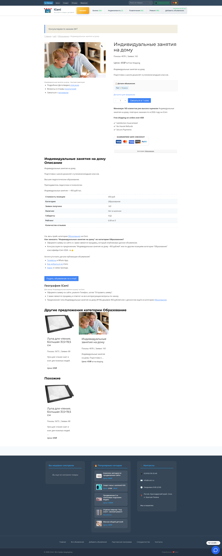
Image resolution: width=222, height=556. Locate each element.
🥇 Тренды (48, 3)
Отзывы (74, 3)
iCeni (57, 9)
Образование (149, 151)
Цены (58, 3)
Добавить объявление (175, 10)
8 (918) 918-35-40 (150, 473)
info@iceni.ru (149, 480)
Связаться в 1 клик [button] (93, 369)
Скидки (65, 3)
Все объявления (77, 542)
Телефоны (51, 260)
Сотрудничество (143, 542)
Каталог (83, 10)
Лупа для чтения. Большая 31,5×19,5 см (59, 342)
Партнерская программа (122, 542)
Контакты (159, 542)
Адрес (49, 267)
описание (74, 85)
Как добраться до (55, 264)
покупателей (70, 89)
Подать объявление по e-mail (61, 278)
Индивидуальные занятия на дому (94, 340)
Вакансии (84, 3)
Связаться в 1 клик (139, 100)
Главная (62, 542)
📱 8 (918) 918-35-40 (162, 3)
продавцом (63, 92)
